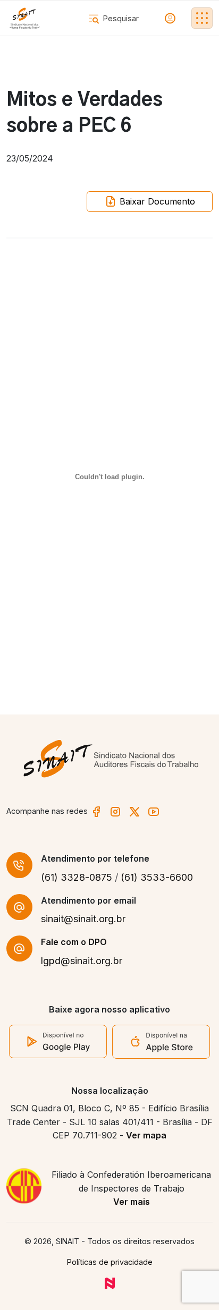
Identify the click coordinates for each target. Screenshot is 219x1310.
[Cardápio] (202, 18)
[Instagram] (115, 810)
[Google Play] (58, 1040)
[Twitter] (134, 810)
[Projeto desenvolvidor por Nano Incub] (110, 1282)
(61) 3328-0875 (76, 877)
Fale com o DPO (74, 942)
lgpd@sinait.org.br (81, 960)
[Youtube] (153, 810)
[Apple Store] (161, 1040)
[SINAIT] (24, 18)
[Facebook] (96, 810)
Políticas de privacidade (110, 1261)
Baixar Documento (156, 201)
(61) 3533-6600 (157, 877)
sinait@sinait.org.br (83, 918)
